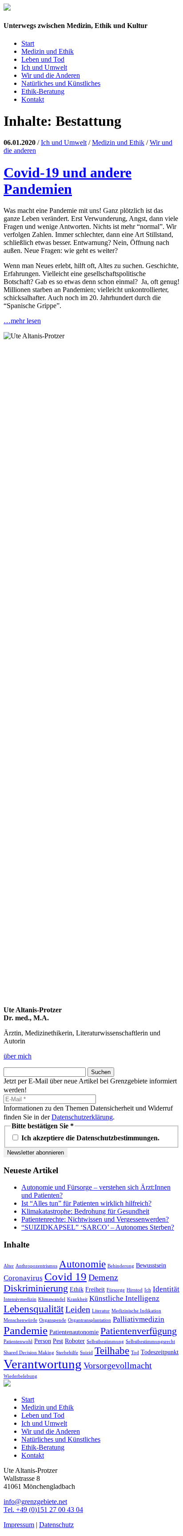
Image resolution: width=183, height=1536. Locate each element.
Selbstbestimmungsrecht (150, 1341)
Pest (58, 1340)
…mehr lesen (22, 321)
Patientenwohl (18, 1341)
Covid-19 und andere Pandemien (67, 180)
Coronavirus (23, 1278)
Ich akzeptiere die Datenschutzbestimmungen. (89, 1138)
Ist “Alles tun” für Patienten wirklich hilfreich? (86, 1203)
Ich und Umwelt (44, 67)
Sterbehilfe (67, 1352)
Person (42, 1340)
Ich (147, 1289)
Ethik (77, 1289)
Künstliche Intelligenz (124, 1298)
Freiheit (95, 1289)
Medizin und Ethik (47, 51)
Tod (135, 1352)
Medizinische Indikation (136, 1310)
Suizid (86, 1352)
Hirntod (135, 1289)
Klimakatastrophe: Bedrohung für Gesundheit (85, 1211)
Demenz (103, 1277)
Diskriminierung (36, 1288)
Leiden (77, 1309)
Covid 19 (65, 1276)
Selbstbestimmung (105, 1341)
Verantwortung (43, 1364)
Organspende (52, 1320)
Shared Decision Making (29, 1352)
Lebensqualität (34, 1309)
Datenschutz (56, 1524)
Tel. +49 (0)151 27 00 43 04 (43, 1509)
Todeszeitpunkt (160, 1352)
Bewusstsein (151, 1265)
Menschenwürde (20, 1320)
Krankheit (77, 1299)
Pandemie (26, 1330)
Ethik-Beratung (42, 91)
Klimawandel (51, 1299)
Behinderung (120, 1265)
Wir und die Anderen (50, 75)
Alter (9, 1265)
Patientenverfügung (138, 1331)
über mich (18, 1056)
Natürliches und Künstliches (60, 83)
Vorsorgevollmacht (118, 1365)
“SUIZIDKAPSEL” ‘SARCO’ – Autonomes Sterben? (97, 1227)
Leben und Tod (42, 59)
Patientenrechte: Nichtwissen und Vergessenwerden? (95, 1219)
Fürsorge (116, 1289)
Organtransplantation (89, 1320)
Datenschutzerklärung (82, 1117)
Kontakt (32, 99)
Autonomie (82, 1264)
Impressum (19, 1524)
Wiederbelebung (20, 1376)
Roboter (75, 1340)
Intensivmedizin (20, 1299)
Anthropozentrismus (36, 1265)
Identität (166, 1289)
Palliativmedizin (138, 1319)
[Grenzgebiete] (7, 8)
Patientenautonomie (74, 1331)
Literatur (101, 1310)
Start (27, 43)
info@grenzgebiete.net (35, 1501)
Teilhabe (112, 1350)
